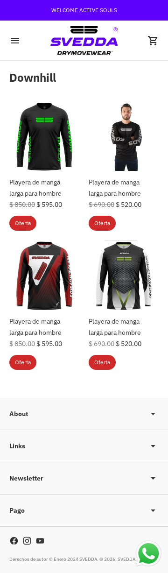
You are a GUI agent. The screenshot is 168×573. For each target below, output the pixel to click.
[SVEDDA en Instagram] (27, 540)
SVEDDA (126, 559)
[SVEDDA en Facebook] (14, 540)
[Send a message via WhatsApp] (148, 553)
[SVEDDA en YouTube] (40, 540)
